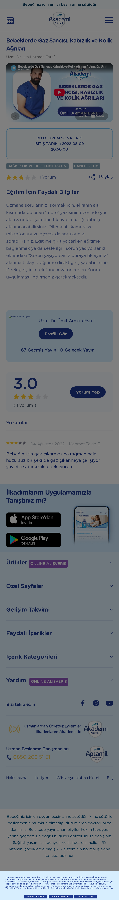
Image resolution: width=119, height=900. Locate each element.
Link (111, 888)
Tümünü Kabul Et (61, 897)
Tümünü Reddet (35, 897)
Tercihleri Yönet (85, 897)
